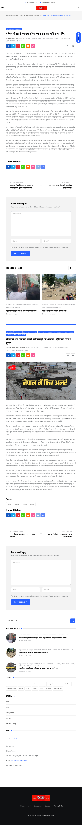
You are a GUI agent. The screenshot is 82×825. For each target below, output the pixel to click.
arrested (10, 684)
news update (12, 688)
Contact (9, 718)
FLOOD (25, 504)
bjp (17, 684)
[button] (70, 268)
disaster (17, 504)
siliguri (35, 688)
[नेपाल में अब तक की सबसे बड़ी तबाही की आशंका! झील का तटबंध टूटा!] (11, 667)
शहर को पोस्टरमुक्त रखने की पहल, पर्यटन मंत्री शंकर (21, 311)
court (33, 684)
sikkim (28, 688)
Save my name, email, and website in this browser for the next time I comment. (41, 247)
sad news (37, 665)
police (21, 688)
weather (48, 688)
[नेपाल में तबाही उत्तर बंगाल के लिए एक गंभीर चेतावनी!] (11, 653)
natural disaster (67, 664)
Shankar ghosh (11, 304)
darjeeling (51, 684)
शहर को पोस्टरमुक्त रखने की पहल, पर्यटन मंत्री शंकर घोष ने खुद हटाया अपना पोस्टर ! (43, 638)
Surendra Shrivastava (16, 38)
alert (9, 504)
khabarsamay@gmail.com (19, 761)
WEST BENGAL (54, 635)
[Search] (79, 8)
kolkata (68, 684)
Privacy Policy (11, 724)
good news (22, 304)
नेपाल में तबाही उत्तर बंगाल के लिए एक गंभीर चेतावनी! (33, 653)
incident (59, 684)
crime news (41, 684)
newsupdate (30, 304)
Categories (10, 713)
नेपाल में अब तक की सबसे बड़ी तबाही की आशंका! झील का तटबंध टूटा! (39, 668)
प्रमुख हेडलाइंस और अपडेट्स (49, 304)
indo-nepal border (63, 304)
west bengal (58, 688)
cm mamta (24, 684)
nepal (73, 304)
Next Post (65, 182)
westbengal (16, 307)
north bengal (56, 307)
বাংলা (7, 707)
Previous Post (18, 182)
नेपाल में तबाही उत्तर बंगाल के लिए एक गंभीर (54, 311)
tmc (41, 688)
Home (8, 702)
